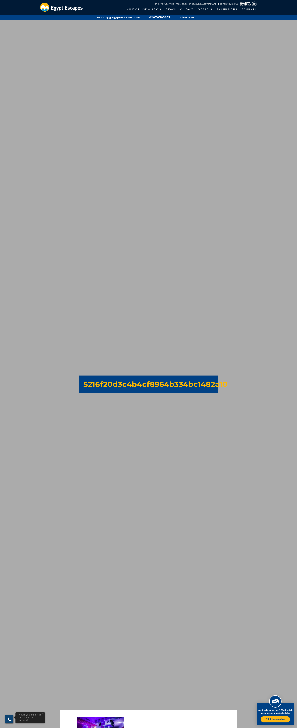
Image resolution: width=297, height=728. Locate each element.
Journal (249, 9)
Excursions (227, 9)
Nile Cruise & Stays (144, 9)
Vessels (205, 9)
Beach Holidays (180, 9)
